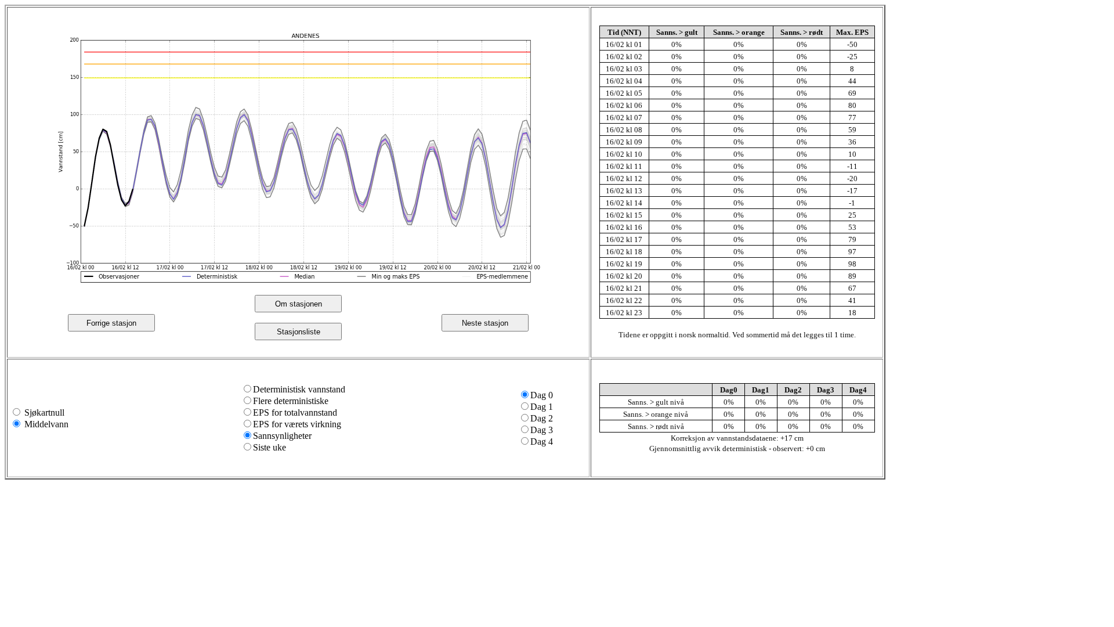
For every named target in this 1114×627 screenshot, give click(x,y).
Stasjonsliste (298, 331)
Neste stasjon (485, 323)
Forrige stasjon (111, 323)
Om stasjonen (298, 304)
